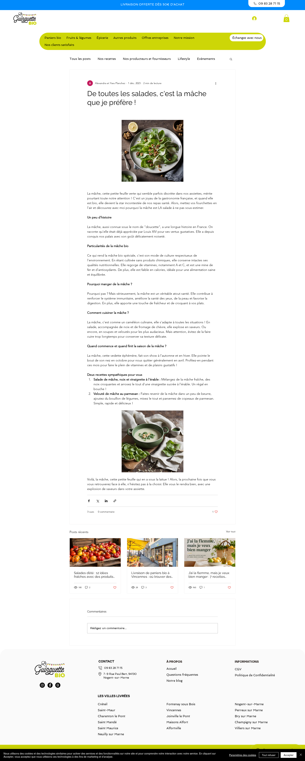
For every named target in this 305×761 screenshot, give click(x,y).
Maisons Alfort (177, 722)
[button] (286, 18)
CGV (238, 669)
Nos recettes (107, 59)
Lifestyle (184, 59)
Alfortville (173, 728)
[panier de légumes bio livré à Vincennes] (152, 552)
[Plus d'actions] (216, 83)
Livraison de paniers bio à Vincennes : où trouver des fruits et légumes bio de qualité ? (151, 574)
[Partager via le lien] (114, 501)
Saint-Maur (106, 710)
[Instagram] (42, 685)
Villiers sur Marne (248, 728)
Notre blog (174, 680)
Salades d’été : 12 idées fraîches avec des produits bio (93, 574)
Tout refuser (269, 755)
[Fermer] (301, 755)
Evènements (206, 59)
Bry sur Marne (245, 716)
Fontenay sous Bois (180, 704)
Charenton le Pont (111, 716)
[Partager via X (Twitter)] (97, 501)
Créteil (102, 704)
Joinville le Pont (178, 716)
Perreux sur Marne (249, 710)
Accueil (171, 668)
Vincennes (173, 710)
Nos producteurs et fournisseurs (147, 59)
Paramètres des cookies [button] (242, 755)
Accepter (289, 755)
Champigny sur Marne (251, 722)
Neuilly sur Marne (111, 734)
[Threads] (57, 685)
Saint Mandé (107, 722)
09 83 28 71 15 (113, 668)
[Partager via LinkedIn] (106, 501)
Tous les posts (80, 59)
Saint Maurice (108, 728)
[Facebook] (50, 685)
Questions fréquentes (182, 674)
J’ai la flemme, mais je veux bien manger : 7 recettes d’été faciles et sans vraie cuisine (209, 574)
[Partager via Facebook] (89, 501)
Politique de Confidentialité (253, 675)
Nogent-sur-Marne (249, 704)
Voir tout (230, 531)
